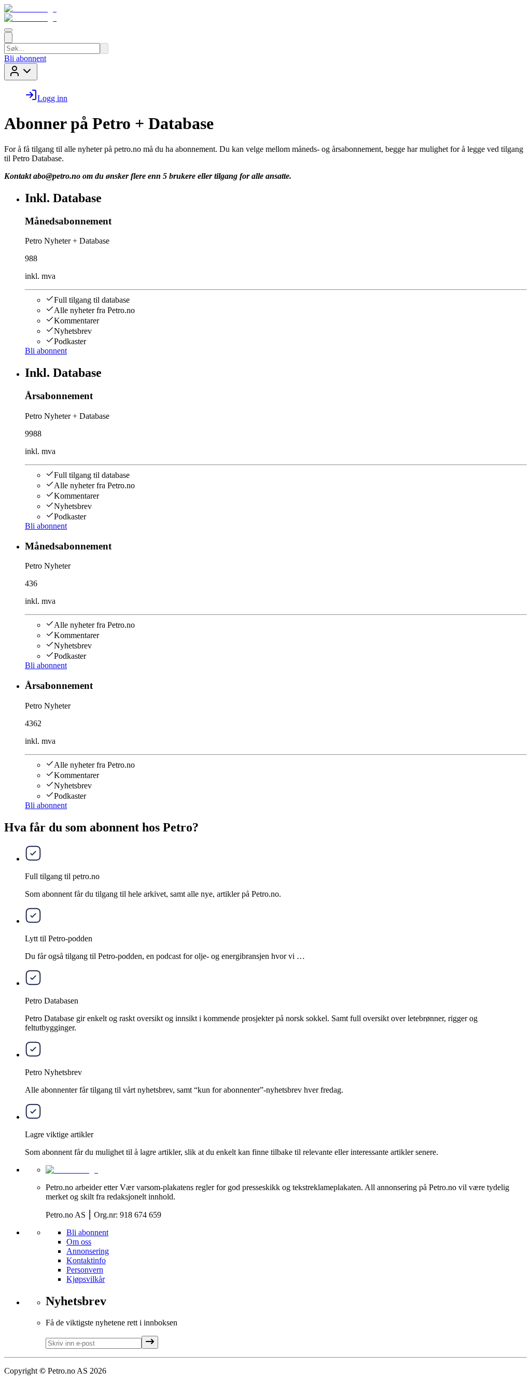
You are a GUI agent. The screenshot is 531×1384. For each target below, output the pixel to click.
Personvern (84, 1269)
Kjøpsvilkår (85, 1279)
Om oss (78, 1241)
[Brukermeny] (20, 71)
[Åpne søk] (8, 37)
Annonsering (87, 1251)
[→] (150, 1342)
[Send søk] (104, 48)
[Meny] (8, 30)
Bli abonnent (25, 58)
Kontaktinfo (86, 1260)
